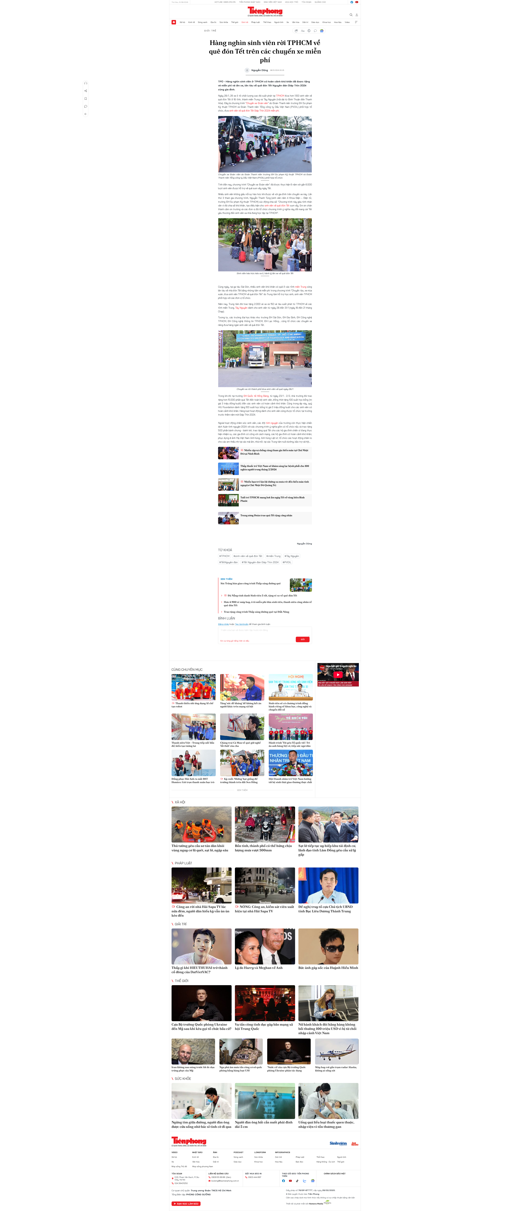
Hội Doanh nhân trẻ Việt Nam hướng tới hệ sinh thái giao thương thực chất (290, 780)
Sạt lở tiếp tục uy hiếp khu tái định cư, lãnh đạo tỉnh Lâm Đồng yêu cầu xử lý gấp (327, 850)
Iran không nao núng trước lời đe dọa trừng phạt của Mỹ (193, 1069)
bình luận (315, 31)
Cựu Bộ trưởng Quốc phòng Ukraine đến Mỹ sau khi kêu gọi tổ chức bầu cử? (201, 1026)
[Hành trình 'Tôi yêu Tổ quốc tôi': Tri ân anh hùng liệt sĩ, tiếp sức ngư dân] (291, 727)
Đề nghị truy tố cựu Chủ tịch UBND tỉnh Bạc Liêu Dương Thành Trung (325, 909)
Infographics (282, 1152)
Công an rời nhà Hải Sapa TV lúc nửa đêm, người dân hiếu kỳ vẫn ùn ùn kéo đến (200, 911)
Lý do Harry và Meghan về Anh (259, 968)
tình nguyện (272, 422)
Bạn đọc (299, 1162)
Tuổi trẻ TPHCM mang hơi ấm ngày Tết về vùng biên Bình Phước (272, 499)
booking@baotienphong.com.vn (225, 1181)
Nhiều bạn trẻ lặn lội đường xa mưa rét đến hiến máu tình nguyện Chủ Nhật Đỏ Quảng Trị (274, 483)
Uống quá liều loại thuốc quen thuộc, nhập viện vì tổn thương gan (326, 1124)
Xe (288, 22)
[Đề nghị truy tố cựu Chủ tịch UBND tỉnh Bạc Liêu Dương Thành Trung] (328, 885)
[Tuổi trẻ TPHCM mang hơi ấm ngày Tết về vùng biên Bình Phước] (228, 500)
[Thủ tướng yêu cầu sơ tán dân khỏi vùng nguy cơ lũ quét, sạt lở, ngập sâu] (202, 825)
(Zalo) (228, 1177)
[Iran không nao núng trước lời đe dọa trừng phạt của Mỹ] (193, 1052)
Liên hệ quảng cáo (218, 1173)
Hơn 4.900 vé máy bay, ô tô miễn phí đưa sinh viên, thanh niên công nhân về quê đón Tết (268, 603)
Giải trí (305, 22)
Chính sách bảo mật (335, 1173)
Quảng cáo (320, 2)
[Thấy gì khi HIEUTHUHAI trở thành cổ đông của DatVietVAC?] (202, 946)
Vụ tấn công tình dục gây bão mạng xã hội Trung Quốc (264, 1026)
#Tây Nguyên (292, 556)
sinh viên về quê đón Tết (277, 205)
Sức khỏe (224, 22)
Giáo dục (315, 22)
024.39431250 (181, 1183)
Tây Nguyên (241, 307)
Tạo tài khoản (241, 624)
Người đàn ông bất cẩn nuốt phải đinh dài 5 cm (264, 1124)
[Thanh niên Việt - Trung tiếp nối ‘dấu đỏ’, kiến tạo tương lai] (194, 727)
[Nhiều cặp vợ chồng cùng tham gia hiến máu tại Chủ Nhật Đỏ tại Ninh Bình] (228, 453)
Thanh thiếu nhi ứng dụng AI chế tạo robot (192, 705)
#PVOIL (287, 562)
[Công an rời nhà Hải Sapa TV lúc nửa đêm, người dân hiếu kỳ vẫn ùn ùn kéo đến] (202, 885)
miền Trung (300, 286)
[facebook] (351, 2)
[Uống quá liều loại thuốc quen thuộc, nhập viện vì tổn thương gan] (328, 1101)
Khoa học (327, 22)
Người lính (278, 22)
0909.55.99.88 (218, 1177)
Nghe (85, 83)
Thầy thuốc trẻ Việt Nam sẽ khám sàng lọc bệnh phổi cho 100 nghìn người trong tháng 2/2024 (274, 467)
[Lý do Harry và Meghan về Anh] (265, 946)
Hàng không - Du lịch (325, 1162)
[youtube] (356, 2)
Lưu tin (85, 98)
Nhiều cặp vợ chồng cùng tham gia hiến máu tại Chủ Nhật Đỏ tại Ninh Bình (274, 452)
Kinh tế (191, 22)
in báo (309, 31)
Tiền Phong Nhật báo (249, 2)
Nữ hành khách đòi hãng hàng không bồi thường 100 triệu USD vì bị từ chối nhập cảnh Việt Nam (327, 1028)
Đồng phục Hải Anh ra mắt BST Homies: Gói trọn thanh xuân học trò (193, 780)
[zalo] (306, 1180)
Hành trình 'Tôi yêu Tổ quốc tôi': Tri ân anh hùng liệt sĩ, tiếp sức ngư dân (290, 744)
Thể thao (267, 22)
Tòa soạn (306, 2)
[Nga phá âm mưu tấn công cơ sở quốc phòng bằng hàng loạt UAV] (241, 1052)
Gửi (303, 639)
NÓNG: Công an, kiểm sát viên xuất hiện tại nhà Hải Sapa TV (264, 909)
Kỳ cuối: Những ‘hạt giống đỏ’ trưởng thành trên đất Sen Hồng (239, 780)
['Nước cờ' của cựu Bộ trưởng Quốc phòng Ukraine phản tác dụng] (289, 1052)
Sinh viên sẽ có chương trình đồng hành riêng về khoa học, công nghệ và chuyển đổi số (290, 706)
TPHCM (280, 95)
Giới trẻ (245, 22)
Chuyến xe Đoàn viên (257, 103)
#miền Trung (273, 556)
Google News (321, 31)
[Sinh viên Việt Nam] (338, 1144)
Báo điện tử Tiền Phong (265, 12)
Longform (260, 1152)
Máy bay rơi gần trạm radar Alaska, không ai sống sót (336, 1069)
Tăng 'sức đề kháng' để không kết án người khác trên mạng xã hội (240, 705)
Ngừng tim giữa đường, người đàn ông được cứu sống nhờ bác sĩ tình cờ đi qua (201, 1124)
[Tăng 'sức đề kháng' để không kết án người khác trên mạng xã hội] (242, 687)
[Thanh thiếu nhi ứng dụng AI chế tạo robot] (194, 687)
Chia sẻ (85, 91)
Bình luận (85, 106)
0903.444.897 (254, 1177)
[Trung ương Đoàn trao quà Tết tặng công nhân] (228, 518)
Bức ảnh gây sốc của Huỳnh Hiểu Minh (328, 968)
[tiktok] (299, 1181)
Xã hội (182, 22)
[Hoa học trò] (354, 1144)
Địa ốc (213, 22)
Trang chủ (174, 22)
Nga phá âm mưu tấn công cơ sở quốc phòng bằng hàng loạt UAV (240, 1069)
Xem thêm (356, 22)
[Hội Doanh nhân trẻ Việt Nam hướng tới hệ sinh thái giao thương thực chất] (291, 763)
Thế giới (234, 22)
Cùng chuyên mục (187, 669)
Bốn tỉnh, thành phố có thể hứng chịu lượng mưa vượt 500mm (263, 848)
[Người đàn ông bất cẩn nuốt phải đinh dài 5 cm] (265, 1101)
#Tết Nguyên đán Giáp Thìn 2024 (260, 562)
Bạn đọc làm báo (187, 1203)
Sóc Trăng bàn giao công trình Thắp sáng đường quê (251, 583)
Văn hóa (295, 22)
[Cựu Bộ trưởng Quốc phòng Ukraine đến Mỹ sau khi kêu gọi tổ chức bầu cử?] (202, 1003)
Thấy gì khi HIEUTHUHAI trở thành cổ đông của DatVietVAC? (200, 970)
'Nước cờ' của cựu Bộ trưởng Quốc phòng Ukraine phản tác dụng (286, 1069)
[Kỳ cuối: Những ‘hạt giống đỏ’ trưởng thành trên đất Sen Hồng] (242, 763)
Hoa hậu (337, 22)
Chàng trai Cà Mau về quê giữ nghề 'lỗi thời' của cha (240, 744)
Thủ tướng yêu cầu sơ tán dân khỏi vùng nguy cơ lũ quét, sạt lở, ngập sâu (200, 848)
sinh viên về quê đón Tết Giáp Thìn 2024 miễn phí (254, 110)
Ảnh (215, 1152)
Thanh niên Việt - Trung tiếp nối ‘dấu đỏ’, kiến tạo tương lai (193, 744)
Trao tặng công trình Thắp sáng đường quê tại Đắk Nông (256, 611)
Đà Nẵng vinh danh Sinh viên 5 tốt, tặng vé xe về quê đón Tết (262, 595)
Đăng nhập (223, 624)
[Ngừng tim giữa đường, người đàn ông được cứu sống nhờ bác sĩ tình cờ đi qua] (202, 1101)
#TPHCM (224, 556)
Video (347, 22)
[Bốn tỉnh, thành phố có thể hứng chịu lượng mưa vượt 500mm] (265, 825)
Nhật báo (197, 1152)
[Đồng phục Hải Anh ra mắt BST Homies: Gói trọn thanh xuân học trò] (194, 763)
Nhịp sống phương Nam (202, 1166)
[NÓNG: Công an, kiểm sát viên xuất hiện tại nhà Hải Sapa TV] (265, 885)
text (302, 31)
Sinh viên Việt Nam (273, 2)
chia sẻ (296, 31)
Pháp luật (255, 22)
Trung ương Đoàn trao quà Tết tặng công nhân (266, 515)
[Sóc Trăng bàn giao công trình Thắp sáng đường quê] (301, 585)
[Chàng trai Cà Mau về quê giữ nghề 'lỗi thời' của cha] (242, 727)
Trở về (85, 114)
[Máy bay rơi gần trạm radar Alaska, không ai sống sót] (337, 1052)
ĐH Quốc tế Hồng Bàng (256, 395)
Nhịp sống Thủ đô (179, 1166)
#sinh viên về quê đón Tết (248, 556)
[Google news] (314, 1180)
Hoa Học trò (291, 2)
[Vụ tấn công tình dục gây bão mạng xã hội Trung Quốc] (265, 1003)
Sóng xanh (202, 22)
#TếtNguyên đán (228, 562)
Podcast (238, 1152)
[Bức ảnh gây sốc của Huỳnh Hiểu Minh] (328, 946)
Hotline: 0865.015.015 (225, 2)
